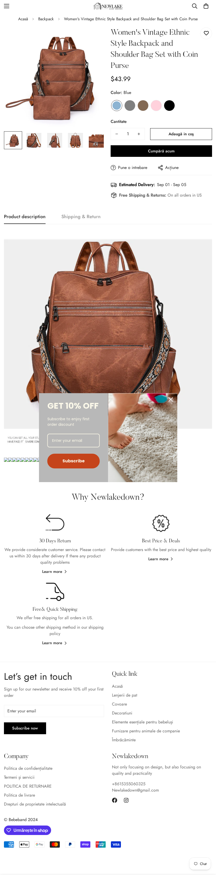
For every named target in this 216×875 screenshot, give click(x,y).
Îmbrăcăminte (124, 740)
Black (169, 105)
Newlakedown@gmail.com (135, 790)
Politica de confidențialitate (28, 768)
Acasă (23, 19)
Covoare (119, 704)
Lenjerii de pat (124, 695)
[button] (206, 6)
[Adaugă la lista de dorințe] (206, 33)
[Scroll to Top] (206, 846)
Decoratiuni (122, 713)
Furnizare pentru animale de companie (146, 731)
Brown (143, 105)
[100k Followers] (126, 800)
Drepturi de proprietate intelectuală (35, 804)
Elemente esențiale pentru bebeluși (142, 722)
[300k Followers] (114, 800)
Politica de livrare (19, 795)
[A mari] (94, 37)
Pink (156, 105)
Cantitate (119, 121)
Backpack (46, 19)
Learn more (52, 571)
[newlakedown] (108, 6)
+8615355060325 (128, 784)
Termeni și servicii (19, 777)
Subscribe (73, 461)
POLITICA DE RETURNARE (28, 786)
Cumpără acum (161, 151)
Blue (116, 105)
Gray (130, 105)
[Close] (171, 399)
